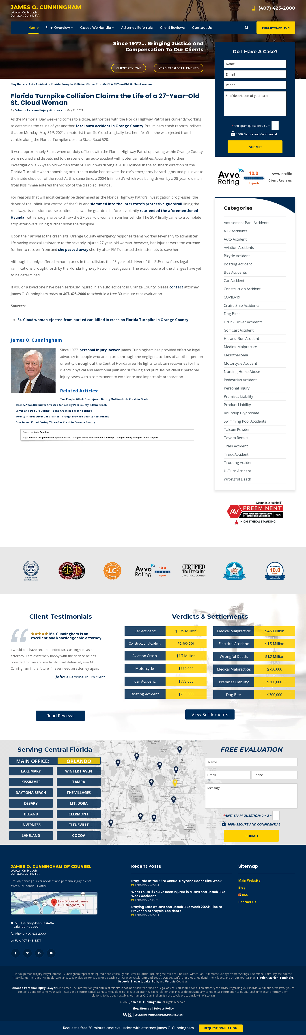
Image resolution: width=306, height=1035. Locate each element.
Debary (31, 803)
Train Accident (236, 446)
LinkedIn (39, 953)
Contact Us (247, 902)
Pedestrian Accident (240, 380)
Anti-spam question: (246, 126)
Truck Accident (236, 454)
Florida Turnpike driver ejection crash (49, 437)
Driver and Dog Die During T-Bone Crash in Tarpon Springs (53, 410)
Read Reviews (60, 716)
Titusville (79, 824)
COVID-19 (232, 297)
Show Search (246, 27)
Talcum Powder (237, 429)
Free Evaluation (276, 27)
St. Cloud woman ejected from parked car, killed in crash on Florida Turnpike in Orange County (102, 319)
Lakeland (31, 835)
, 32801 (33, 924)
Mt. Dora (79, 803)
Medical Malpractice (240, 347)
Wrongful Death (237, 479)
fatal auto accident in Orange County (109, 125)
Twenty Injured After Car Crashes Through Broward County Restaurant (62, 416)
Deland (31, 814)
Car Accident (234, 280)
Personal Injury (237, 388)
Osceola (123, 981)
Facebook (15, 953)
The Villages (79, 792)
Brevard (136, 981)
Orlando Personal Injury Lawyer (34, 988)
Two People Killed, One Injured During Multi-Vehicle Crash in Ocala (104, 399)
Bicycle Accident (237, 256)
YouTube (51, 953)
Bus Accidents (235, 272)
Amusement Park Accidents (246, 222)
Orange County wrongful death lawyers (137, 437)
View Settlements (210, 714)
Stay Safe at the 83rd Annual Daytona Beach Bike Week (176, 883)
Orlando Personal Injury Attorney (38, 110)
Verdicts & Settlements (178, 68)
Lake (147, 981)
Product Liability (237, 404)
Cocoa (78, 835)
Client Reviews (128, 68)
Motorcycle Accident (240, 363)
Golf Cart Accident (239, 330)
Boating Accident (238, 264)
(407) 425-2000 (277, 8)
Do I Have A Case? (255, 51)
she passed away (73, 249)
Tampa (78, 781)
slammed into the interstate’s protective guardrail (136, 203)
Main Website (249, 880)
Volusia (170, 981)
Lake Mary (31, 771)
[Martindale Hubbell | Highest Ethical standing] (255, 513)
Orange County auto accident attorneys (93, 437)
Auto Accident (38, 84)
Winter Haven (78, 771)
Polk (155, 981)
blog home (18, 84)
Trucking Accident (239, 462)
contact (176, 287)
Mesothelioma (236, 355)
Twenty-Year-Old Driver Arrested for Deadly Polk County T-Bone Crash (61, 404)
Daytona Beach (31, 792)
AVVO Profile (282, 173)
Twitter (27, 953)
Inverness (31, 824)
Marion (273, 978)
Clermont (79, 814)
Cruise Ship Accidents (241, 305)
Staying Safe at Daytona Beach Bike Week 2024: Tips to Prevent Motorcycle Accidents (176, 911)
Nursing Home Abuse (242, 371)
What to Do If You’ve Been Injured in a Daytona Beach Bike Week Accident (178, 896)
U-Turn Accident (237, 471)
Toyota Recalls (236, 438)
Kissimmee (31, 781)
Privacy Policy (164, 1008)
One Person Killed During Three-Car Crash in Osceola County (55, 422)
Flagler (262, 978)
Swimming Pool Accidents (245, 421)
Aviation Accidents (239, 247)
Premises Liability (238, 396)
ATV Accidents (235, 231)
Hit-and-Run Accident (241, 338)
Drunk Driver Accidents (243, 322)
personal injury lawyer (100, 349)
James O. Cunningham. (146, 1002)
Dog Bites (232, 313)
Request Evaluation (220, 1028)
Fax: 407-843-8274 (27, 940)
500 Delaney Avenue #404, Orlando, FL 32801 (54, 903)
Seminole (286, 978)
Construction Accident (242, 289)
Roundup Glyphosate (241, 413)
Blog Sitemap (141, 1008)
